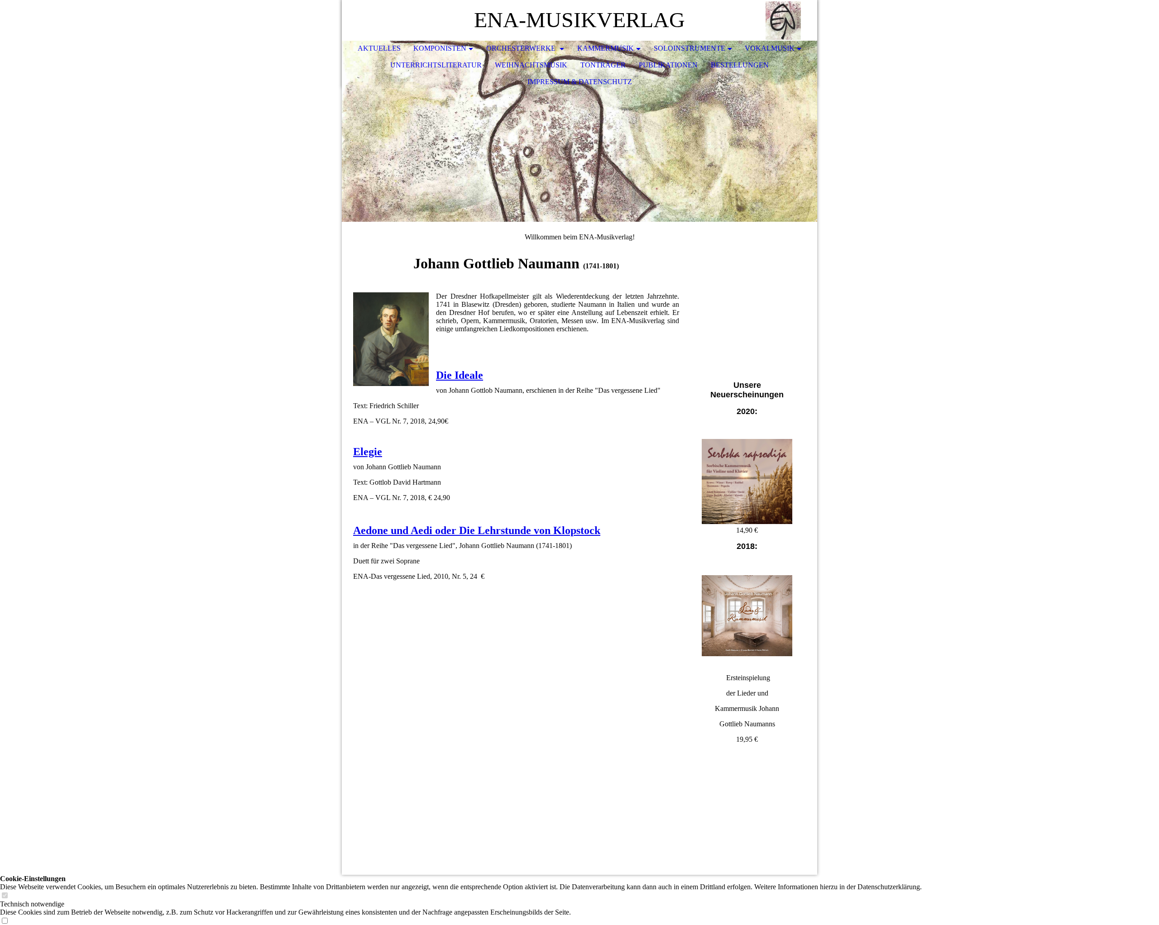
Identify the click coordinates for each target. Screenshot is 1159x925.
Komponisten (439, 48)
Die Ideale (459, 375)
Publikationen (668, 65)
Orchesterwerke (521, 48)
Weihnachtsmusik (531, 65)
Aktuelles (379, 48)
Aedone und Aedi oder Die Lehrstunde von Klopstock (476, 530)
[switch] (4, 896)
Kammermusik (605, 48)
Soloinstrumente (689, 48)
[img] (783, 20)
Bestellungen (740, 65)
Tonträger (603, 65)
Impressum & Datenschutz (579, 82)
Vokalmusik (770, 48)
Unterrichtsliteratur (436, 65)
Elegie (367, 452)
